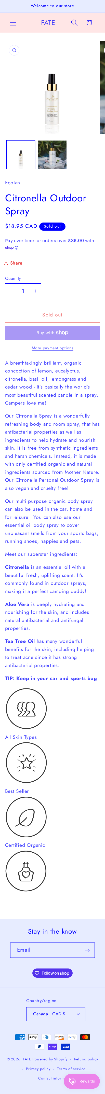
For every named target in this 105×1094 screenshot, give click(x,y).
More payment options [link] (52, 348)
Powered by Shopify (49, 1059)
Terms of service (71, 1068)
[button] (13, 22)
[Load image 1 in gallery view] (21, 155)
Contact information (55, 1078)
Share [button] (16, 263)
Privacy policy (38, 1068)
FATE (27, 1059)
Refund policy (86, 1059)
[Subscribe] (87, 950)
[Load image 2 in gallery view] (52, 155)
